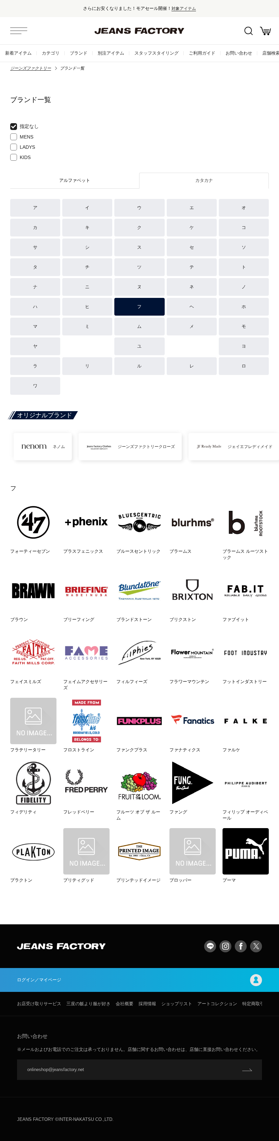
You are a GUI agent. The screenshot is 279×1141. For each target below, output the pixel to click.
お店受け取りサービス (39, 1003)
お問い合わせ (239, 53)
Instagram (225, 946)
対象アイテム (183, 8)
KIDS (25, 157)
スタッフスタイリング (156, 53)
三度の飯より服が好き (88, 1003)
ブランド (78, 53)
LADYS (27, 147)
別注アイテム (111, 53)
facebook (241, 946)
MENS (26, 137)
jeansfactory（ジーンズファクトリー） (139, 30)
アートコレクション (217, 1003)
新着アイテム (18, 53)
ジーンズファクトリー (30, 68)
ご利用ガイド (202, 53)
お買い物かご (265, 30)
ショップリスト (176, 1003)
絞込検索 (248, 30)
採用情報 (147, 1003)
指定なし (29, 126)
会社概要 (124, 1003)
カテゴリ (51, 53)
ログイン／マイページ (39, 979)
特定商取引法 (255, 1003)
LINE (210, 946)
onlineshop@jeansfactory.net (55, 1069)
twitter (256, 946)
